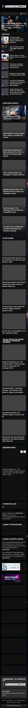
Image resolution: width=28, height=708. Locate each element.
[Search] (24, 13)
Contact (19, 702)
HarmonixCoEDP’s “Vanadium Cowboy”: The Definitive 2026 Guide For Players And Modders (14, 379)
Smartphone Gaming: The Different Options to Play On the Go (14, 403)
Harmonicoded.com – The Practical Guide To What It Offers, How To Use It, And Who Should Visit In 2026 (14, 472)
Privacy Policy (9, 700)
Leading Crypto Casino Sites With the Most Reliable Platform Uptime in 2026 (14, 297)
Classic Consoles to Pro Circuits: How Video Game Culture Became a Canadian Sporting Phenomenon (5, 91)
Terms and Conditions (19, 700)
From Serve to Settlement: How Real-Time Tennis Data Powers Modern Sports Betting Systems (5, 83)
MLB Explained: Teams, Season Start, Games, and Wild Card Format (13, 135)
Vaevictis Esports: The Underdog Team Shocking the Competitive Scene (13, 210)
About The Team (11, 702)
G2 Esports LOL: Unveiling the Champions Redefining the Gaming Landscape (13, 229)
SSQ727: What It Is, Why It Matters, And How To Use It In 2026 (5, 57)
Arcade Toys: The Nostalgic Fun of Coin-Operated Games (14, 321)
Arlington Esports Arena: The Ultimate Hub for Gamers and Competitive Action (13, 191)
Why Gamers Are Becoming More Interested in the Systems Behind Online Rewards (14, 427)
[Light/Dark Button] (20, 13)
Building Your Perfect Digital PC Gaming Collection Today (5, 74)
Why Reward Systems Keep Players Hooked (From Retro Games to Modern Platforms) (14, 273)
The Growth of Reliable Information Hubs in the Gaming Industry (5, 66)
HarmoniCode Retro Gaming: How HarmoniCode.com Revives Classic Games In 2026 (14, 248)
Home (3, 700)
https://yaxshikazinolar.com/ (11, 517)
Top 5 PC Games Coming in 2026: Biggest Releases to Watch (5, 48)
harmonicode (5, 549)
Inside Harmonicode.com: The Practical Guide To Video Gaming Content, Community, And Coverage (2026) (14, 352)
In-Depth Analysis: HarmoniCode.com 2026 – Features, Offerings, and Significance (5, 40)
